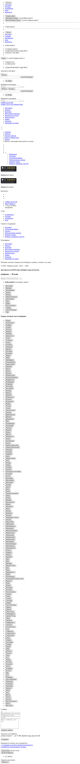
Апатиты (8, 329)
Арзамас (8, 331)
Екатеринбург (10, 290)
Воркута (8, 393)
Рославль (9, 589)
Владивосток (10, 379)
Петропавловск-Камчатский (14, 578)
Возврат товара (14, 162)
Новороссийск (10, 539)
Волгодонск (9, 388)
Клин (7, 460)
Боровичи (9, 366)
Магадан (8, 500)
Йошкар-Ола (10, 436)
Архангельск (10, 336)
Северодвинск (10, 613)
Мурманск (9, 513)
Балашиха (9, 347)
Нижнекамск (10, 528)
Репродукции (10, 117)
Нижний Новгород (11, 297)
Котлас (8, 476)
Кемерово (9, 454)
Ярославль (9, 705)
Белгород (9, 351)
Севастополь (10, 611)
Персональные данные (17, 160)
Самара (8, 307)
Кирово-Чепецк (10, 458)
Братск (8, 368)
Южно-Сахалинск (11, 701)
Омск (7, 301)
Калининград (10, 441)
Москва (8, 294)
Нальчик (8, 519)
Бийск (8, 358)
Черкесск (9, 688)
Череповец (9, 686)
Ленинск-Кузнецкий (12, 493)
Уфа (7, 312)
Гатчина (8, 406)
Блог (6, 10)
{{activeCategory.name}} (13, 20)
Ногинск (8, 550)
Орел (7, 561)
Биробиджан (10, 360)
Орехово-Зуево (10, 565)
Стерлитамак (10, 635)
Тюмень (8, 659)
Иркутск (8, 434)
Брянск (8, 371)
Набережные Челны (12, 517)
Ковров (8, 465)
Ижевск (8, 432)
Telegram (16, 104)
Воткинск (9, 399)
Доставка (8, 5)
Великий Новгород (12, 377)
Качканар (9, 452)
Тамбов (8, 646)
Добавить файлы (7, 730)
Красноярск (9, 482)
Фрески (7, 110)
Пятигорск (9, 587)
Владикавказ (10, 382)
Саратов (8, 609)
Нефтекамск (10, 524)
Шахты (8, 694)
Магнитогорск (10, 502)
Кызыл (8, 491)
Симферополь (10, 622)
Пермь (8, 303)
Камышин (9, 449)
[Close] (1, 711)
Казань (8, 292)
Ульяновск (9, 664)
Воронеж (8, 288)
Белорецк (9, 353)
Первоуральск (10, 572)
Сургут (8, 638)
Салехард (9, 600)
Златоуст (9, 428)
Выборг (8, 403)
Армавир (8, 333)
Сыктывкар (9, 642)
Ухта (7, 675)
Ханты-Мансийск (11, 679)
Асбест (8, 338)
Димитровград (10, 414)
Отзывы (8, 7)
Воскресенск (10, 397)
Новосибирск (10, 299)
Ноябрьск (9, 552)
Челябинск (9, 684)
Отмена (4, 75)
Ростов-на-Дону (11, 305)
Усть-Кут (8, 670)
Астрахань (9, 340)
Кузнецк (8, 484)
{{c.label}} (8, 81)
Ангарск (8, 327)
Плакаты (8, 121)
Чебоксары (9, 681)
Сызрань (8, 640)
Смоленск (9, 624)
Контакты (8, 12)
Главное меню (10, 16)
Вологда (8, 390)
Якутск (8, 703)
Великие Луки (10, 375)
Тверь (7, 648)
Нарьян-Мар (9, 522)
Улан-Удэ (9, 662)
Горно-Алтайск (10, 410)
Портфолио (9, 8)
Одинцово (9, 557)
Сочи (7, 629)
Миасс (8, 508)
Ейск (7, 421)
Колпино (8, 469)
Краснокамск (10, 480)
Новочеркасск (10, 546)
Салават (8, 598)
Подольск (9, 581)
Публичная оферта (15, 158)
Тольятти (9, 653)
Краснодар (9, 478)
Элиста (8, 697)
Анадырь (8, 325)
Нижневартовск (11, 526)
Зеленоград (9, 425)
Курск (7, 489)
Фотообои (8, 108)
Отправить (5, 739)
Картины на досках (12, 115)
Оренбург (9, 563)
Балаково (9, 344)
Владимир (9, 384)
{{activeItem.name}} (12, 18)
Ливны (8, 495)
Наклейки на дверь (12, 123)
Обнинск (8, 554)
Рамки (7, 119)
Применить (5, 762)
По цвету (11, 89)
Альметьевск (10, 322)
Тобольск (9, 651)
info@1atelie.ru (10, 204)
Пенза (8, 570)
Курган (8, 487)
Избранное (13, 154)
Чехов (8, 690)
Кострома (9, 473)
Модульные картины (12, 114)
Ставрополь (9, 631)
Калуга (8, 443)
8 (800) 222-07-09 (7, 102)
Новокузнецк (10, 535)
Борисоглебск (10, 364)
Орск (7, 568)
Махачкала (9, 506)
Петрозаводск (10, 576)
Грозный (8, 412)
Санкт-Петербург (11, 310)
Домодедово (10, 419)
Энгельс (8, 699)
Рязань (8, 596)
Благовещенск (10, 362)
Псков (8, 583)
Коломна (8, 467)
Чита (7, 692)
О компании (9, 214)
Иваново (8, 430)
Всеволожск (10, 401)
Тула (7, 657)
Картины (8, 112)
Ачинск (8, 342)
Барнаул (8, 349)
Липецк (8, 498)
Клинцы (8, 463)
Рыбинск (8, 594)
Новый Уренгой (10, 548)
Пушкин (8, 585)
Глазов (8, 408)
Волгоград (9, 286)
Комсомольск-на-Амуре (13, 471)
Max (21, 104)
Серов (8, 618)
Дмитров (8, 417)
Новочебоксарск (11, 543)
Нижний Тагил (10, 533)
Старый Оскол (10, 633)
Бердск (8, 355)
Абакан (8, 320)
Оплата (7, 231)
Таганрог (8, 644)
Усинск (8, 666)
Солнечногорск (10, 627)
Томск (8, 655)
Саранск (8, 607)
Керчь (8, 456)
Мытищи (8, 515)
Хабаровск (9, 677)
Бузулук (8, 373)
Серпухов (9, 620)
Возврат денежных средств (18, 164)
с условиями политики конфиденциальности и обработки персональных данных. (17, 746)
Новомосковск (10, 537)
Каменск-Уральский (12, 445)
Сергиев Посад (10, 616)
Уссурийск (9, 668)
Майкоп (8, 504)
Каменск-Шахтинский (12, 447)
